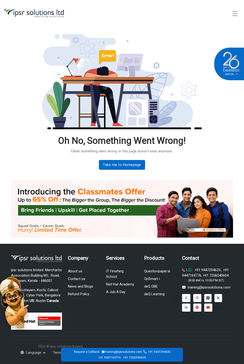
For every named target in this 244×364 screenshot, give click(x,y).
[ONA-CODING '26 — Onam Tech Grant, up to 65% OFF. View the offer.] (14, 302)
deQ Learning (154, 294)
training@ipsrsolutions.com (209, 287)
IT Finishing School (115, 274)
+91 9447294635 (207, 270)
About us (75, 271)
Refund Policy (78, 294)
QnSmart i (152, 279)
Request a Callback (86, 352)
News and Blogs (80, 286)
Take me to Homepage (122, 165)
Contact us (76, 279)
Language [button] (34, 352)
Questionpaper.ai (157, 271)
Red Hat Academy (120, 284)
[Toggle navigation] (235, 13)
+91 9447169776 (109, 357)
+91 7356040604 (215, 275)
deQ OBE (151, 286)
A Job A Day (115, 292)
